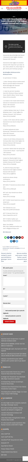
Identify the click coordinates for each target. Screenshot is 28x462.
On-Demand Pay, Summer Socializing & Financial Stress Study (12, 383)
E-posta (5, 296)
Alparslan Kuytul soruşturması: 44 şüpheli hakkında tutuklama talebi (13, 340)
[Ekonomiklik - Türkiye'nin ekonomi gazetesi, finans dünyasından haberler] (14, 8)
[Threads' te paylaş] (16, 237)
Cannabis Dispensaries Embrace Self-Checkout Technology (11, 414)
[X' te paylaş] (11, 237)
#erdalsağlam (7, 72)
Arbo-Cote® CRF (5, 434)
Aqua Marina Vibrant (7, 446)
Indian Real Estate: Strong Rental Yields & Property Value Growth (13, 419)
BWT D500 (4, 455)
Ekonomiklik (6, 27)
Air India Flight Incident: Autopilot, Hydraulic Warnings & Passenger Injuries (14, 404)
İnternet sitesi (6, 303)
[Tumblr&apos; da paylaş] (14, 241)
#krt (4, 232)
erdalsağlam (17, 248)
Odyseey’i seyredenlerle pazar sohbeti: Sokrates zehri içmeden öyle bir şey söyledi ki (13, 360)
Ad (4, 289)
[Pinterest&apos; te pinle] (22, 237)
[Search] (26, 8)
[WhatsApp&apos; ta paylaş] (5, 237)
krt (21, 248)
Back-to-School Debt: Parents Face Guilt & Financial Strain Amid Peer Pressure (13, 373)
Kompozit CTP (5, 443)
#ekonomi (8, 232)
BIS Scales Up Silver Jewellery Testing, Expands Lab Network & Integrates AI (12, 409)
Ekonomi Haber (8, 334)
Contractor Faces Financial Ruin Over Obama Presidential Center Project (13, 388)
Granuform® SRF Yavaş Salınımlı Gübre (12, 440)
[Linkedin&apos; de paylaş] (11, 241)
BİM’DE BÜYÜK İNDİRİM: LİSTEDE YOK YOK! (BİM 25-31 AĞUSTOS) (13, 345)
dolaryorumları (6, 248)
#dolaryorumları (15, 72)
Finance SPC (7, 367)
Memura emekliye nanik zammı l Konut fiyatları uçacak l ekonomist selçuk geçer (21, 257)
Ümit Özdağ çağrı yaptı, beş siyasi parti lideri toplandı (14, 350)
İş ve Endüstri (7, 398)
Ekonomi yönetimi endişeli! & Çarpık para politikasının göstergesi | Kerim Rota (6, 257)
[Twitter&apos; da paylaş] (14, 237)
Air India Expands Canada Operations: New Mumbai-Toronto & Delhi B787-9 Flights (13, 424)
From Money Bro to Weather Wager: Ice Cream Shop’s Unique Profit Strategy (14, 393)
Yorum (5, 275)
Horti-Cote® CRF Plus (7, 437)
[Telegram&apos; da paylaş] (17, 241)
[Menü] (2, 8)
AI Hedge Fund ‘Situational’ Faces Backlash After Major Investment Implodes (13, 378)
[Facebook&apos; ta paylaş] (8, 237)
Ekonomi (12, 248)
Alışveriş (6, 429)
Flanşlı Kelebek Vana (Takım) (9, 452)
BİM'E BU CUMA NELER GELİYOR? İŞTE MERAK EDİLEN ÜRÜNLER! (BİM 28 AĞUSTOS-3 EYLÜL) (13, 355)
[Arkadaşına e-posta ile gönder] (19, 237)
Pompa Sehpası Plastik (7, 449)
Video (14, 16)
